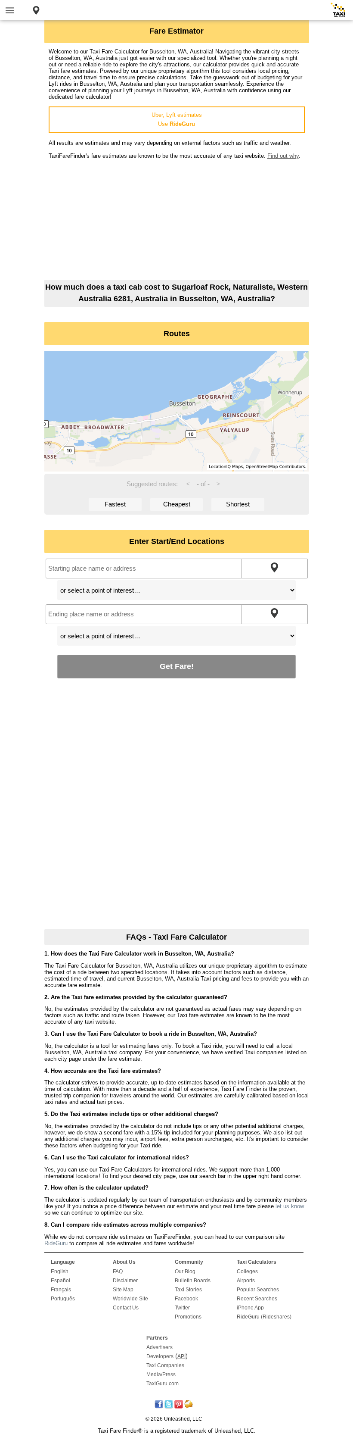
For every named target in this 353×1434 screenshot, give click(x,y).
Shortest (238, 504)
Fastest (115, 504)
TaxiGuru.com (162, 1384)
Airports (246, 1281)
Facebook (186, 1299)
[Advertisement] (176, 219)
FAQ (118, 1271)
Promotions (188, 1317)
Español (60, 1281)
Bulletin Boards (193, 1281)
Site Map (123, 1290)
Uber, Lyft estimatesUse (177, 119)
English (59, 1271)
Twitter (182, 1308)
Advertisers (159, 1347)
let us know (290, 1206)
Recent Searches (257, 1299)
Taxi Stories (188, 1290)
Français (61, 1290)
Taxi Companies (165, 1365)
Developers (159, 1356)
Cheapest (176, 504)
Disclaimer (125, 1281)
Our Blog (185, 1271)
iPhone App (250, 1308)
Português (63, 1299)
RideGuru (56, 1243)
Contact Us (126, 1308)
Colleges (247, 1271)
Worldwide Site (130, 1299)
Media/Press (161, 1375)
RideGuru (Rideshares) (264, 1317)
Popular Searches (258, 1290)
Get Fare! (177, 666)
